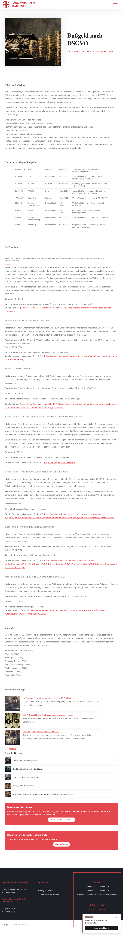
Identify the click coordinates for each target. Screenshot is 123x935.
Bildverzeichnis (97, 905)
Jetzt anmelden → (101, 928)
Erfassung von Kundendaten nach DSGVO (41, 731)
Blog (92, 51)
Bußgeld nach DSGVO (84, 39)
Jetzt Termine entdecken (61, 819)
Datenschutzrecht (105, 51)
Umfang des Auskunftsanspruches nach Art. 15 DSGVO (47, 698)
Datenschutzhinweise (97, 909)
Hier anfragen (61, 844)
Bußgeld (11, 749)
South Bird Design (20, 924)
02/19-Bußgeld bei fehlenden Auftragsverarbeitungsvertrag (48, 714)
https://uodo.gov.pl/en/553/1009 (59, 462)
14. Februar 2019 (79, 51)
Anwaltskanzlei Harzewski (23, 4)
